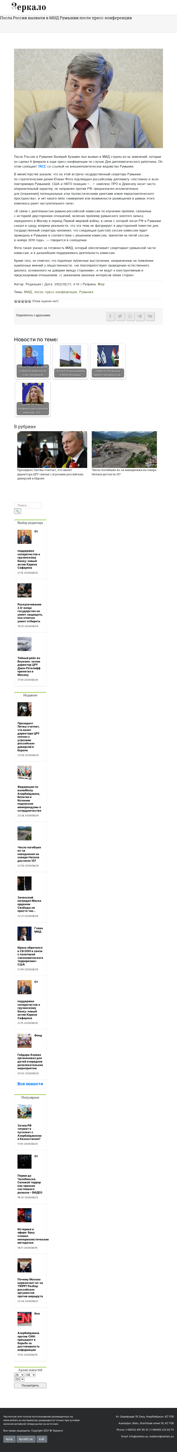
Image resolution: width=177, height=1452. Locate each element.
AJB (41, 1439)
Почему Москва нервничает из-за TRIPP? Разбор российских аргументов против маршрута (30, 1288)
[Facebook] (110, 316)
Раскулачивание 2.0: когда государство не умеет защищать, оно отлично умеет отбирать (30, 613)
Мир (101, 284)
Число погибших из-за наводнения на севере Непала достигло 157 (29, 854)
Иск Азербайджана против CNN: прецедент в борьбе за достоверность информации (28, 1331)
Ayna (9, 1439)
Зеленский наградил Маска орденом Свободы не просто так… (29, 904)
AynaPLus (26, 1439)
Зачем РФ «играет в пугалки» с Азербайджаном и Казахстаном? (29, 1132)
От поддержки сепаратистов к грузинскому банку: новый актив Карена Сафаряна (28, 549)
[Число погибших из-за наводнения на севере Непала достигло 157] (124, 449)
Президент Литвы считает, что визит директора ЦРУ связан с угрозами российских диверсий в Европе (50, 474)
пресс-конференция (61, 292)
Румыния (86, 292)
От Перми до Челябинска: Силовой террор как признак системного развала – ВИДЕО (29, 1174)
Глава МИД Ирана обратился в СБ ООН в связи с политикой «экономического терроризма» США (30, 946)
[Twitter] (120, 316)
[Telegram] (140, 316)
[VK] (150, 316)
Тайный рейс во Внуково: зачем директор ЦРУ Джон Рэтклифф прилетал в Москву (28, 666)
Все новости (30, 1083)
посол (38, 292)
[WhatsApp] (130, 316)
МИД (28, 292)
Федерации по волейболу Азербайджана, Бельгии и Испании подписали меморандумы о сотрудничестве (29, 798)
